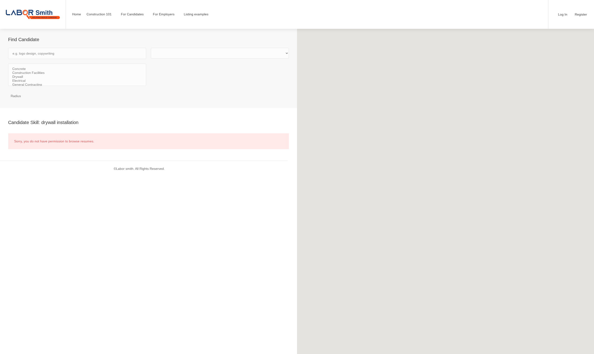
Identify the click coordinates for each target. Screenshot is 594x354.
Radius (16, 96)
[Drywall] (77, 77)
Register (580, 14)
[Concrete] (77, 69)
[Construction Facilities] (77, 73)
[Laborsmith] (33, 8)
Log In (562, 14)
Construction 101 (99, 14)
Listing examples (196, 14)
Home (76, 14)
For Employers (163, 14)
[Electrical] (77, 81)
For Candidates (132, 14)
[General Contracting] (77, 85)
